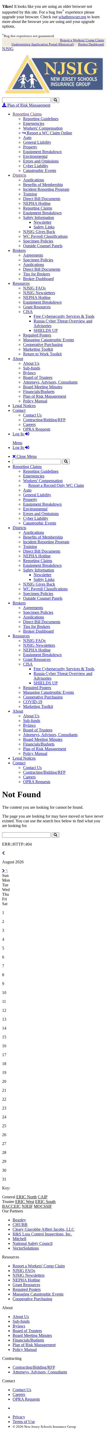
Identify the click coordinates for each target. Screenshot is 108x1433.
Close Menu (26, 456)
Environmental (35, 156)
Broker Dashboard (91, 44)
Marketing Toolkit (38, 349)
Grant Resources (37, 307)
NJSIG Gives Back (39, 231)
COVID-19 (32, 702)
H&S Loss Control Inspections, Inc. (42, 1234)
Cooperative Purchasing (43, 344)
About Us (31, 363)
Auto (27, 137)
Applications (33, 180)
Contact (19, 410)
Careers (29, 424)
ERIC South (45, 1201)
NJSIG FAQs (34, 288)
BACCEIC (11, 1206)
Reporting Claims (27, 114)
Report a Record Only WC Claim (56, 485)
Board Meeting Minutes (42, 387)
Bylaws (29, 373)
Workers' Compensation (43, 128)
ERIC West (24, 1201)
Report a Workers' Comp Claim (82, 40)
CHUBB (20, 1224)
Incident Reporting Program (46, 189)
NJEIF (27, 1206)
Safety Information (38, 217)
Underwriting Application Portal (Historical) (43, 44)
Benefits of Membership (43, 184)
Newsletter (42, 222)
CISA (28, 311)
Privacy (19, 1417)
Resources (21, 283)
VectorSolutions (26, 1248)
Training (30, 194)
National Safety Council (32, 1243)
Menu (17, 443)
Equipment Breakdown (42, 151)
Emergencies (33, 123)
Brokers (19, 250)
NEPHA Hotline (37, 203)
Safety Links (44, 227)
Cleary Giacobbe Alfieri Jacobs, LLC (43, 1229)
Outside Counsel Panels (42, 246)
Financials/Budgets (39, 391)
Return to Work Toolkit (42, 354)
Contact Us (32, 415)
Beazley (19, 1220)
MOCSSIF (43, 1206)
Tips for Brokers (36, 274)
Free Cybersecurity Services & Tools (64, 316)
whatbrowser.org (72, 17)
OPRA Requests (36, 429)
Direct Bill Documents (41, 199)
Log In (19, 434)
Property (30, 147)
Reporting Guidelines (40, 119)
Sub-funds (31, 368)
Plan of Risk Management (28, 105)
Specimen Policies (38, 241)
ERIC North (26, 1197)
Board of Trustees (37, 377)
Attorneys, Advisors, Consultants (50, 382)
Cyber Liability (35, 166)
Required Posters (37, 335)
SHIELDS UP (46, 330)
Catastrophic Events (39, 170)
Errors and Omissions (41, 161)
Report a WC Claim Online (49, 133)
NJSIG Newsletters (39, 293)
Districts (19, 175)
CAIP (42, 1197)
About (18, 358)
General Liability (37, 142)
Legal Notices (24, 405)
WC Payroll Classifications (45, 236)
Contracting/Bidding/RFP (44, 420)
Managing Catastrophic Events (48, 340)
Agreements (33, 255)
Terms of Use (24, 1421)
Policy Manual (35, 401)
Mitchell (19, 1238)
